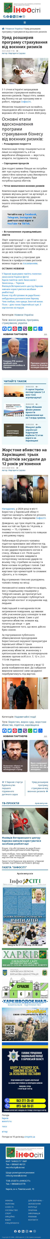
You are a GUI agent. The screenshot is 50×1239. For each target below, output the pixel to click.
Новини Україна (14, 28)
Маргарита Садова (16, 53)
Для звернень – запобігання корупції (35, 1203)
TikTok (26, 223)
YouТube (12, 223)
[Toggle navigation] (25, 22)
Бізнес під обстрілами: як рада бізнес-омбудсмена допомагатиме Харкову (21, 849)
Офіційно (10, 1216)
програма (32, 319)
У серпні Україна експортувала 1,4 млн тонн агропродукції (35, 393)
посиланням (30, 263)
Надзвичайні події (25, 716)
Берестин (14, 721)
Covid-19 (9, 1207)
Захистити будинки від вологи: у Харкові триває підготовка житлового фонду (23, 862)
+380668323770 (17, 1183)
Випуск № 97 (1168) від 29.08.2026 (25, 945)
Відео (8, 1220)
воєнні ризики (16, 319)
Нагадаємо (8, 508)
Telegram (12, 217)
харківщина (32, 724)
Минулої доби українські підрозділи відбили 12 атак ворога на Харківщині (34, 434)
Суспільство (11, 1210)
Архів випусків (41, 803)
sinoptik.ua (29, 1136)
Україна (9, 1200)
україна (22, 322)
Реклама (32, 1216)
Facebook (30, 214)
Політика (9, 1204)
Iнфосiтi (26, 101)
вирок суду (27, 721)
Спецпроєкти (12, 1223)
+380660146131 (17, 1164)
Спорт (8, 1213)
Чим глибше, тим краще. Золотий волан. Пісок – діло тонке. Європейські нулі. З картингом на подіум (22, 304)
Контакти (33, 1220)
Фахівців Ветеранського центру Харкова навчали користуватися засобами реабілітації (22, 289)
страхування (9, 322)
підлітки (19, 724)
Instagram (26, 217)
